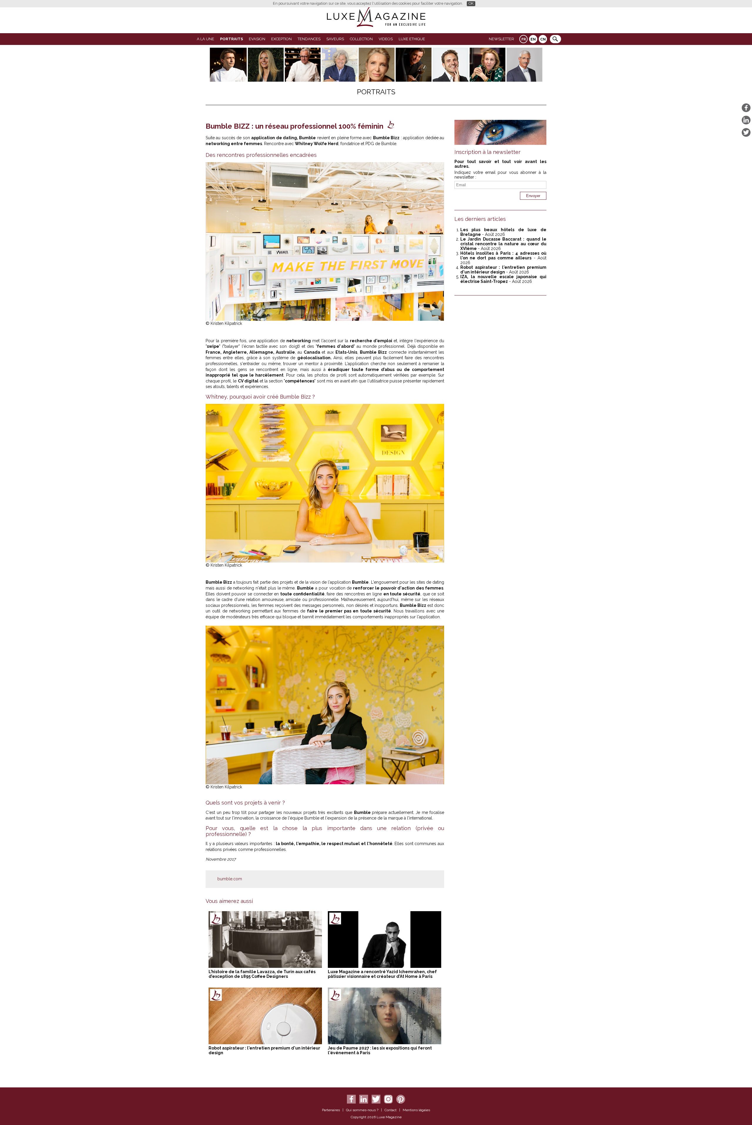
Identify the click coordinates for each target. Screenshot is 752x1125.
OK (471, 3)
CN (543, 39)
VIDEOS (386, 39)
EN (533, 39)
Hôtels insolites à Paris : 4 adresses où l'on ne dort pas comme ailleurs (503, 255)
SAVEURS (335, 39)
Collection (361, 39)
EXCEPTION (281, 39)
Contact (391, 1110)
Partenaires (331, 1110)
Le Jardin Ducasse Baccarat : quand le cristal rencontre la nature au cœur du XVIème (503, 244)
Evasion (257, 39)
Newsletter (501, 39)
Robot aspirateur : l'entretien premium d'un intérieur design (503, 269)
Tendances (309, 39)
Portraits (231, 39)
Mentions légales (416, 1110)
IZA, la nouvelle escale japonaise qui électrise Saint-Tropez (503, 279)
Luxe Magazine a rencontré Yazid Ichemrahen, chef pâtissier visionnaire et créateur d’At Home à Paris (382, 974)
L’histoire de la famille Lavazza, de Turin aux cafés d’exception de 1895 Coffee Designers (262, 974)
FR (523, 39)
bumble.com (229, 879)
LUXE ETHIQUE (412, 39)
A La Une (205, 39)
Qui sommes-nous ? (362, 1110)
